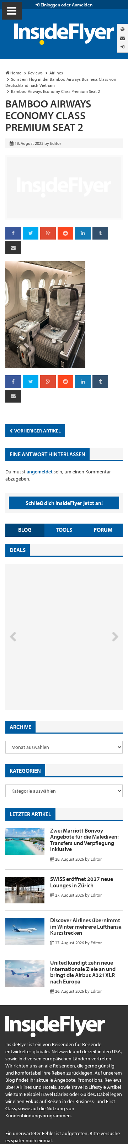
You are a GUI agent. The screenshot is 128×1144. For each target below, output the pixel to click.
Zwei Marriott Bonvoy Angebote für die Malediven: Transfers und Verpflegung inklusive (84, 840)
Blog (25, 529)
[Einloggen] (122, 46)
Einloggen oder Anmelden (65, 4)
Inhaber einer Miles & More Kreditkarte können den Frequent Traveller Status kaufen (56, 680)
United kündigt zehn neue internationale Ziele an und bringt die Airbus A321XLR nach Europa (83, 972)
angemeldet (40, 471)
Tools (64, 529)
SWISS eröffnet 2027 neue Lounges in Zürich (81, 882)
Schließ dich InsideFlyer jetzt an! (64, 503)
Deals (18, 549)
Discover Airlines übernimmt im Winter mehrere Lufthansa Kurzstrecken (86, 926)
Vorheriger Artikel (37, 430)
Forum (103, 529)
